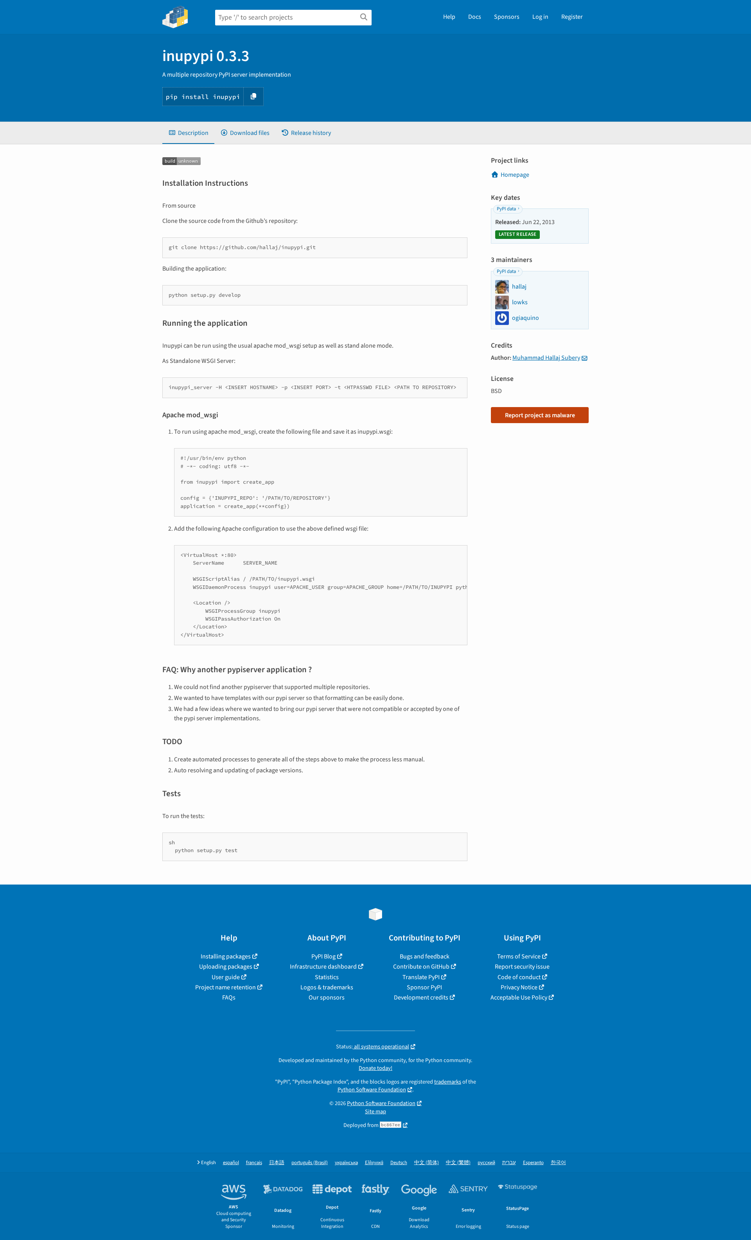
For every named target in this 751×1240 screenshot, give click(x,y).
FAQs (228, 997)
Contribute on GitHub (421, 966)
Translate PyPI (421, 977)
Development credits (421, 997)
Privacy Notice (519, 987)
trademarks (447, 1082)
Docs (474, 17)
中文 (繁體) (458, 1162)
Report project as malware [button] (540, 415)
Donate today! (375, 1068)
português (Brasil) (309, 1162)
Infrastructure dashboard (323, 966)
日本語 (276, 1162)
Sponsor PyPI (424, 987)
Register (572, 17)
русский (486, 1162)
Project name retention (225, 987)
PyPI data (506, 208)
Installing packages (226, 956)
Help (449, 17)
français (254, 1162)
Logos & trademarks (326, 987)
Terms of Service (519, 956)
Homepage (515, 174)
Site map (375, 1111)
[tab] (188, 133)
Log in (540, 17)
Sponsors (506, 17)
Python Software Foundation (372, 1090)
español (231, 1162)
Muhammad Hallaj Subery (546, 358)
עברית (509, 1162)
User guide (226, 977)
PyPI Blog (323, 956)
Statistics (327, 977)
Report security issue (522, 966)
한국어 (558, 1162)
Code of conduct (519, 977)
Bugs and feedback (424, 956)
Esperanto (533, 1162)
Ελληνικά (374, 1162)
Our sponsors (327, 997)
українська (346, 1162)
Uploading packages (225, 966)
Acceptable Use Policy (518, 997)
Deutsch (398, 1162)
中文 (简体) (426, 1162)
